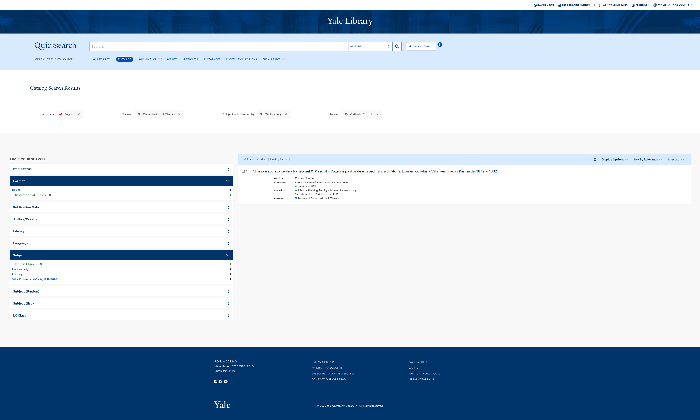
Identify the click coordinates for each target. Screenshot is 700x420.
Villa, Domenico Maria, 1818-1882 (34, 279)
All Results (101, 59)
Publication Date (26, 207)
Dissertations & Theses (159, 114)
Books (16, 189)
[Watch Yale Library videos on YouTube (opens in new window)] (226, 381)
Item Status (22, 168)
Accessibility (418, 361)
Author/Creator (25, 219)
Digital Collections (241, 59)
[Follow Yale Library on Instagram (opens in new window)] (220, 381)
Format (19, 180)
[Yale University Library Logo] (350, 22)
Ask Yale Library (615, 5)
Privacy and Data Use (424, 373)
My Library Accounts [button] (673, 4)
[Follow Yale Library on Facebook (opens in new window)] (215, 381)
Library (19, 231)
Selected (673, 159)
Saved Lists (545, 5)
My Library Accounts (327, 367)
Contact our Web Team (329, 379)
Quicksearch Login (575, 5)
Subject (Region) (26, 291)
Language (20, 243)
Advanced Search (421, 46)
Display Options (612, 159)
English (69, 114)
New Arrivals (273, 59)
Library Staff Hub (421, 379)
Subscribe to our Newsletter (333, 373)
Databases (212, 59)
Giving (414, 367)
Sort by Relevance (645, 159)
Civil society (273, 114)
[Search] (397, 46)
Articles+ (190, 59)
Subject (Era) (23, 303)
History (17, 274)
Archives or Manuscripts (158, 59)
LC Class (19, 315)
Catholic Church (362, 114)
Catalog (124, 59)
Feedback (642, 5)
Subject (19, 255)
